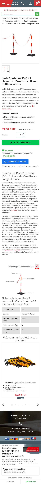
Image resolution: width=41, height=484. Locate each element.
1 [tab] (12, 405)
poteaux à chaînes (12, 250)
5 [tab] (25, 405)
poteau (14, 210)
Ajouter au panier (20, 142)
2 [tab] (15, 405)
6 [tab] (29, 405)
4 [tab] (22, 405)
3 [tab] (19, 405)
